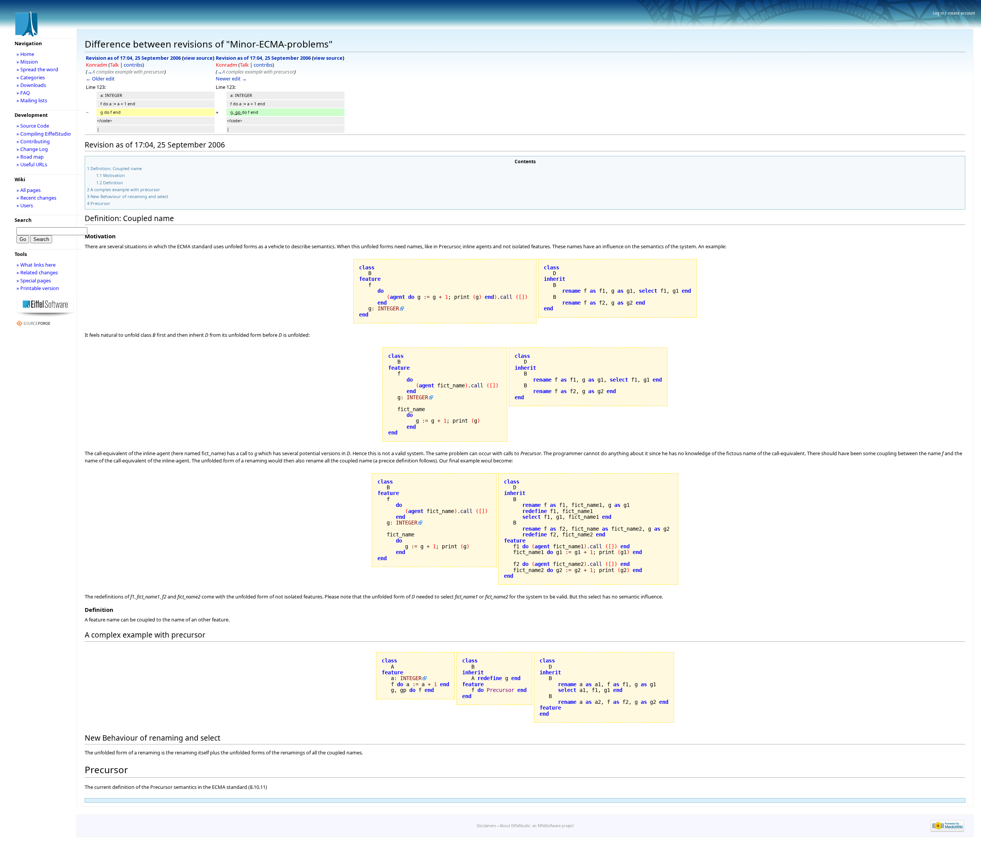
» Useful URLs (31, 164)
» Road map (30, 156)
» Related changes (37, 272)
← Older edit (100, 78)
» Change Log (32, 149)
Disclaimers (486, 825)
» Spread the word (37, 69)
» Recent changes (36, 197)
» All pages (28, 190)
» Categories (30, 77)
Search (23, 219)
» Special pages (33, 280)
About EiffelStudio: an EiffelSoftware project (537, 825)
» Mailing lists (31, 100)
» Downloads (31, 85)
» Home (25, 54)
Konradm (96, 64)
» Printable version (37, 288)
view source (198, 57)
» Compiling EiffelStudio (43, 133)
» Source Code (32, 125)
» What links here (36, 264)
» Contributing (33, 141)
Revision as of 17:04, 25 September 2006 (133, 57)
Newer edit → (231, 78)
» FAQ (23, 92)
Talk (114, 64)
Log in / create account (954, 13)
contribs (133, 64)
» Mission (27, 61)
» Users (24, 205)
